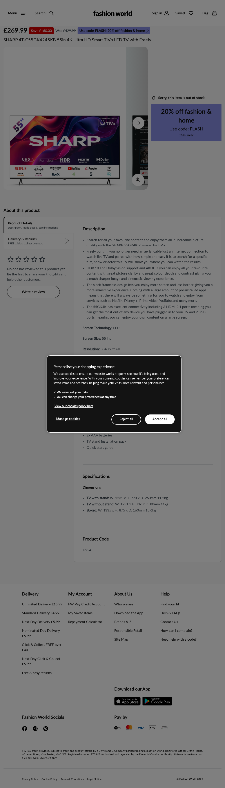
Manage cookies (68, 418)
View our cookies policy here (73, 406)
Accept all (159, 419)
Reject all (126, 419)
